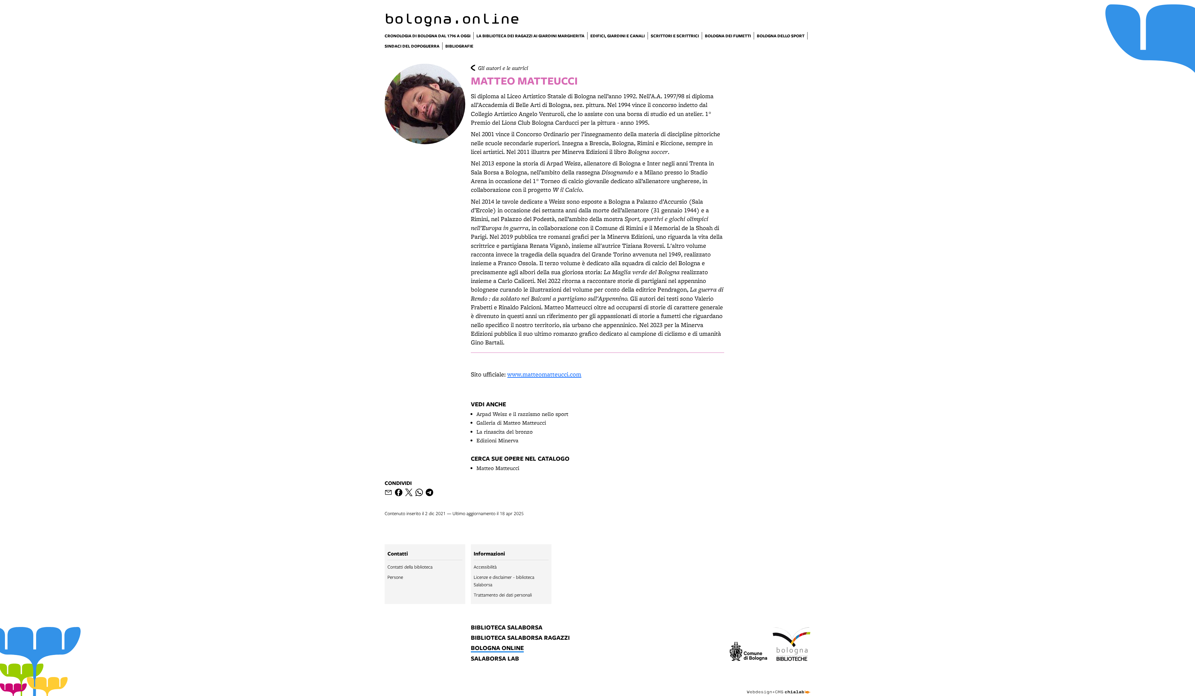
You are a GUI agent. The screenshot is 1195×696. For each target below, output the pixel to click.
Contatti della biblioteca (410, 567)
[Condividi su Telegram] (429, 492)
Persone (395, 577)
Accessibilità (485, 567)
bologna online (497, 648)
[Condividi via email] (388, 492)
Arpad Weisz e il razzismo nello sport (522, 413)
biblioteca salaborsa (506, 627)
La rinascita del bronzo (504, 431)
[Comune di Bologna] (748, 652)
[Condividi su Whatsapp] (419, 492)
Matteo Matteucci (497, 468)
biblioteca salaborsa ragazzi (520, 638)
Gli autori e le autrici (503, 67)
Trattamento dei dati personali (503, 595)
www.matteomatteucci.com (544, 374)
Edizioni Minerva (497, 440)
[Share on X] (409, 492)
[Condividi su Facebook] (398, 492)
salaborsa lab (495, 658)
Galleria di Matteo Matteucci (511, 422)
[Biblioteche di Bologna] (791, 645)
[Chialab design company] (778, 686)
